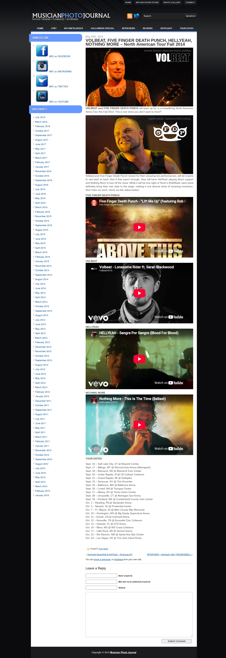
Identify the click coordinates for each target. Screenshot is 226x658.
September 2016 (43, 180)
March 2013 (41, 337)
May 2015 (40, 243)
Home (128, 2)
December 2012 (43, 346)
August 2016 (41, 184)
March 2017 (41, 157)
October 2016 (42, 175)
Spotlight (166, 28)
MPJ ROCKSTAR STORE (147, 2)
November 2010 (43, 450)
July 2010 (40, 468)
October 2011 (42, 405)
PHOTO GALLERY (171, 2)
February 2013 (42, 342)
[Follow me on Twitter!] (137, 17)
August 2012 (41, 364)
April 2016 (40, 202)
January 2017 (42, 166)
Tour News (103, 549)
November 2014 (43, 265)
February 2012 (42, 391)
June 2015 (40, 238)
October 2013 (42, 306)
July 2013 (40, 319)
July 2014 (40, 283)
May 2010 (40, 477)
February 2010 (42, 490)
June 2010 (40, 472)
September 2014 (43, 274)
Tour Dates (187, 28)
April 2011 (40, 432)
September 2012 (43, 360)
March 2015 (41, 252)
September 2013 (43, 310)
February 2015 (42, 256)
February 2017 (42, 162)
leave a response (102, 559)
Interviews (128, 28)
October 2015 (42, 220)
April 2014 (40, 297)
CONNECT (190, 2)
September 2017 (43, 135)
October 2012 (42, 355)
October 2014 (42, 270)
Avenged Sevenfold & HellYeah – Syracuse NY (109, 554)
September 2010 (43, 459)
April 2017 (40, 153)
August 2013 (41, 315)
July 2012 (40, 369)
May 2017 (40, 148)
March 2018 (41, 121)
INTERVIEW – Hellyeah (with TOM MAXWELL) (169, 554)
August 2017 (41, 139)
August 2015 (41, 229)
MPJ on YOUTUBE (59, 101)
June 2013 (40, 324)
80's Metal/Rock (73, 28)
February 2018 (42, 126)
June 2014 (40, 288)
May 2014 (40, 292)
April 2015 (40, 247)
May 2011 (40, 427)
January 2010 (42, 495)
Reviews (148, 28)
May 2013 (40, 328)
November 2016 (43, 171)
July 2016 (40, 189)
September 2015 (43, 225)
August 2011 (41, 414)
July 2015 (40, 234)
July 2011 (40, 418)
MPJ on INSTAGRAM (60, 71)
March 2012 (41, 387)
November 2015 (43, 216)
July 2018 (40, 117)
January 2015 (42, 261)
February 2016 (42, 211)
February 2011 (42, 441)
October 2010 (42, 454)
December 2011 (43, 400)
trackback (118, 559)
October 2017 (42, 130)
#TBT (53, 28)
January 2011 (42, 445)
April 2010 (40, 481)
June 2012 (40, 373)
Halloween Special (102, 28)
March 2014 (41, 301)
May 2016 (40, 198)
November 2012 (43, 351)
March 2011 (41, 436)
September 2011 (43, 409)
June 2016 (40, 193)
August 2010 (41, 463)
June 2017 (40, 144)
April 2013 (40, 333)
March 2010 (41, 486)
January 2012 (42, 396)
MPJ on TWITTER (58, 86)
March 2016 (41, 207)
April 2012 (40, 382)
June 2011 (40, 423)
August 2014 (41, 279)
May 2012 (40, 378)
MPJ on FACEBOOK (59, 56)
